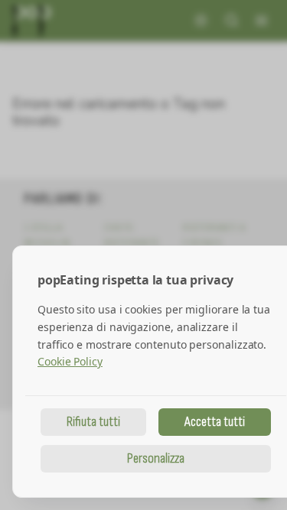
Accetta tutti (214, 422)
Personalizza (155, 458)
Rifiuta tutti (93, 422)
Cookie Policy (70, 361)
